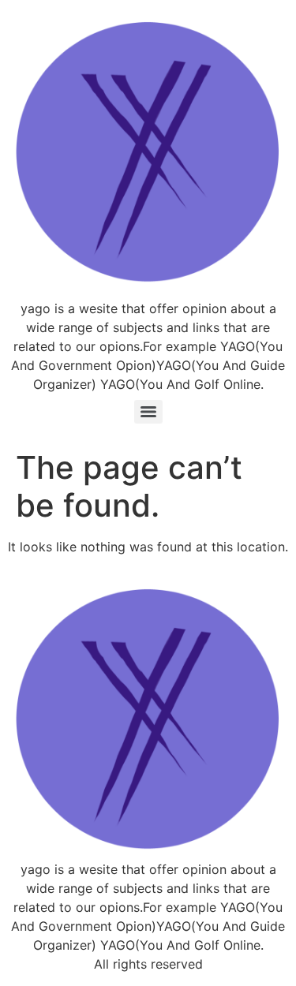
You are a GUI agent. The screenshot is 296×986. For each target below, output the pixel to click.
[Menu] (148, 412)
